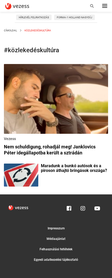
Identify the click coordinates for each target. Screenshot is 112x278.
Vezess (10, 139)
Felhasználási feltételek (56, 249)
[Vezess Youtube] (96, 207)
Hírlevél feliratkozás (34, 17)
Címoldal (10, 30)
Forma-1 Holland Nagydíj (74, 17)
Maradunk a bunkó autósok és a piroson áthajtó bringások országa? (74, 168)
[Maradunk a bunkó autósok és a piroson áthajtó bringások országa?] (21, 174)
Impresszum (56, 228)
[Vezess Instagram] (82, 207)
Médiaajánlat (56, 239)
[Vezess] (22, 6)
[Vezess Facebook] (69, 207)
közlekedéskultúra (37, 30)
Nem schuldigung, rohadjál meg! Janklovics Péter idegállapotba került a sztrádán (50, 149)
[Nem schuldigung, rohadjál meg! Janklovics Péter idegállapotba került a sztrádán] (56, 100)
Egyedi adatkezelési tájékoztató (56, 260)
